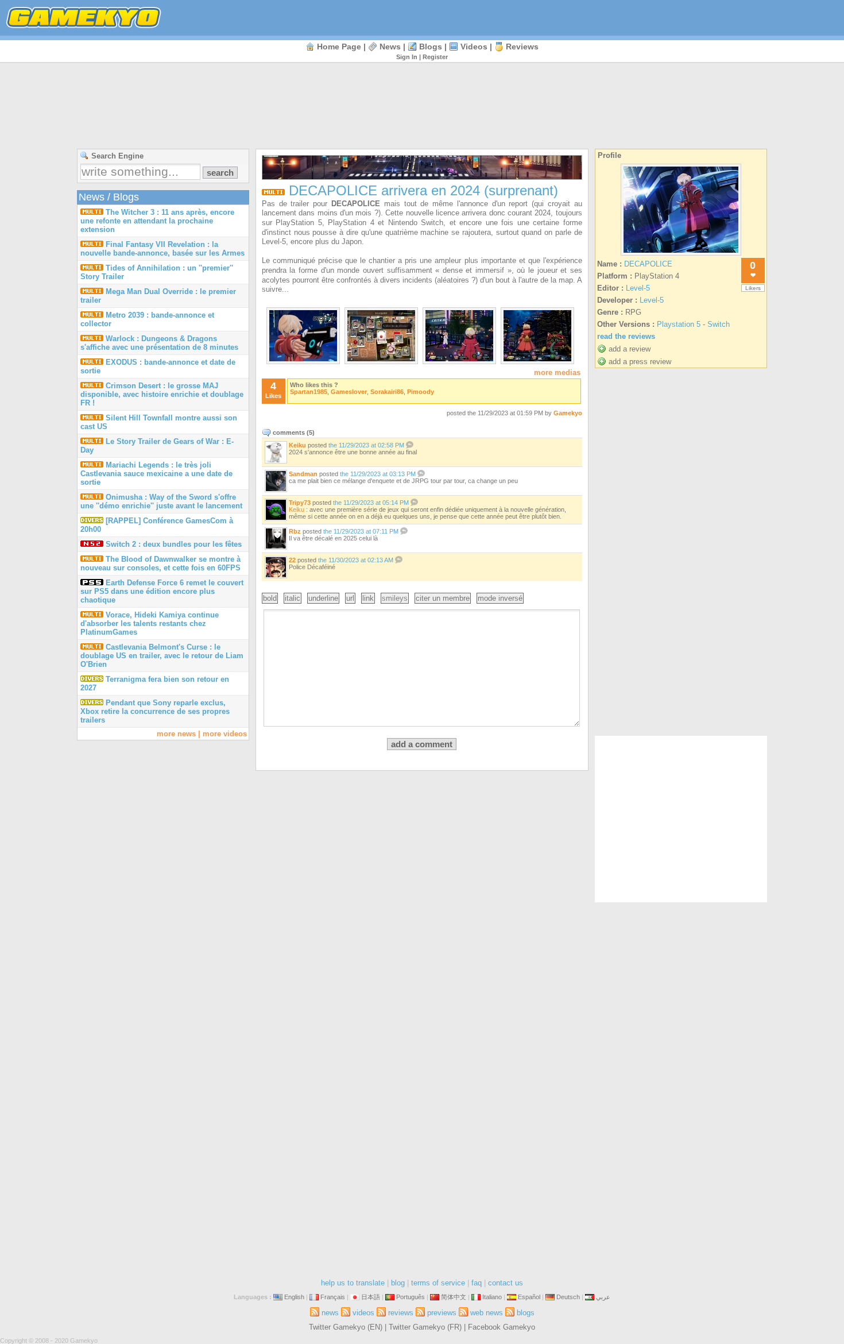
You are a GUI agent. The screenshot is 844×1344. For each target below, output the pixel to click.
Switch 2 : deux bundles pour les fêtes (174, 544)
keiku (297, 445)
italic (292, 598)
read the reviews (626, 336)
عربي (603, 1296)
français (332, 1296)
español (529, 1296)
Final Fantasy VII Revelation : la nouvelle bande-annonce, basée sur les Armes (162, 248)
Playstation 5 (678, 324)
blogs (430, 46)
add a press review (640, 361)
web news (486, 1312)
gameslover (349, 391)
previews (441, 1312)
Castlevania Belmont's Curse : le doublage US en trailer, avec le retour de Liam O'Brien (161, 656)
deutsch (568, 1296)
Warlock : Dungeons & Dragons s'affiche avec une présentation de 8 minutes (159, 343)
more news (176, 733)
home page (339, 46)
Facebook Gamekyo (501, 1327)
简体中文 (453, 1296)
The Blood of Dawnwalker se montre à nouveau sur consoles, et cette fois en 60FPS (160, 563)
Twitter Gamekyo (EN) (345, 1327)
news (390, 46)
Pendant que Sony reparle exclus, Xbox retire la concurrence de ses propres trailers (155, 711)
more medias (557, 372)
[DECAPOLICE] (681, 255)
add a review (630, 349)
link (368, 598)
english (294, 1296)
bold (270, 598)
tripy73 (300, 502)
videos (473, 46)
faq (476, 1283)
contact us (505, 1283)
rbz (295, 531)
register (435, 56)
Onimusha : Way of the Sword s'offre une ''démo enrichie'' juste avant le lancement (161, 501)
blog (398, 1283)
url (350, 598)
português (410, 1296)
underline (323, 598)
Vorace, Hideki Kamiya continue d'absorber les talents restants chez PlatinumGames (149, 623)
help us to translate (353, 1283)
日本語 (370, 1296)
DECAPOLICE (648, 264)
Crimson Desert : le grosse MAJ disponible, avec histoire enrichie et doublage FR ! (161, 394)
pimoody (420, 391)
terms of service (438, 1283)
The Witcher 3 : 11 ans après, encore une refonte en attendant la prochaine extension (157, 221)
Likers (753, 288)
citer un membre (443, 598)
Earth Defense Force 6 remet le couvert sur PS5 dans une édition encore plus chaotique (161, 591)
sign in (406, 56)
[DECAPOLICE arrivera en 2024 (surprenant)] (303, 358)
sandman (303, 473)
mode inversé (500, 598)
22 (292, 560)
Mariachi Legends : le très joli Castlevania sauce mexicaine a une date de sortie (156, 473)
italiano (492, 1296)
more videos (225, 733)
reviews (522, 46)
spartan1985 (308, 391)
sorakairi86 (387, 391)
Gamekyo (567, 413)
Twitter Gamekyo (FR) (425, 1327)
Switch (718, 324)
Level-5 (638, 288)
